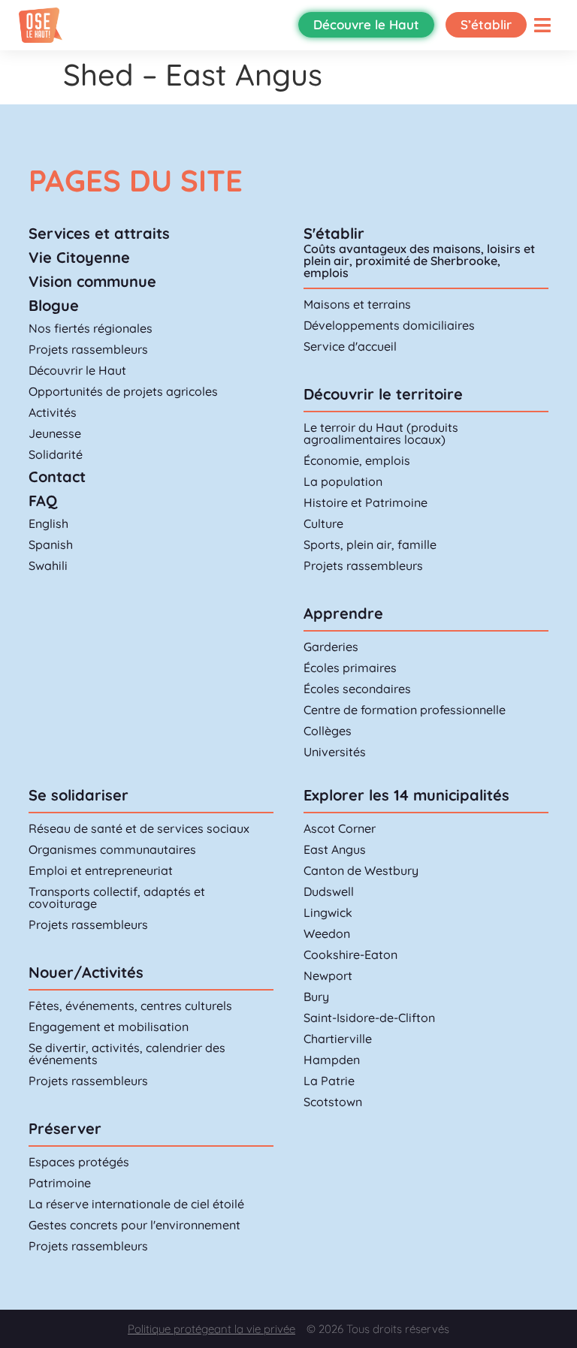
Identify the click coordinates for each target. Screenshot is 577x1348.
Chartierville (338, 1038)
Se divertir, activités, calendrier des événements (127, 1053)
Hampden (332, 1059)
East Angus (335, 849)
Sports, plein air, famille (370, 544)
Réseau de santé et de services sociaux (139, 828)
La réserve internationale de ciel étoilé (136, 1203)
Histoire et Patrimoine (365, 502)
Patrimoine (60, 1182)
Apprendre (343, 613)
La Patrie (329, 1080)
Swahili (48, 565)
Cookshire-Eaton (350, 954)
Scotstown (333, 1101)
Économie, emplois (357, 460)
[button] (542, 25)
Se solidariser (78, 795)
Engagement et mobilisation (109, 1026)
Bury (316, 996)
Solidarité (56, 454)
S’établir (486, 24)
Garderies (331, 646)
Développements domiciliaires (389, 325)
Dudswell (329, 891)
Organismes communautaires (112, 849)
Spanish (51, 544)
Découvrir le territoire (383, 393)
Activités (53, 412)
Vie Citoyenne (79, 257)
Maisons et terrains (357, 304)
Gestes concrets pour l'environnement (134, 1224)
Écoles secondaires (357, 688)
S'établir (334, 233)
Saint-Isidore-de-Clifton (369, 1017)
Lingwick (328, 912)
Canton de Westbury (361, 870)
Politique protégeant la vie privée (211, 1329)
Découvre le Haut (366, 24)
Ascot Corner (340, 828)
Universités (335, 751)
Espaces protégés (79, 1161)
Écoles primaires (350, 667)
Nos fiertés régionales (91, 328)
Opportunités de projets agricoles (123, 391)
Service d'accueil (350, 346)
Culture (323, 523)
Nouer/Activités (86, 972)
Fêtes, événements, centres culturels (130, 1005)
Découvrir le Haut (77, 370)
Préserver (65, 1128)
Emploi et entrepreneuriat (101, 870)
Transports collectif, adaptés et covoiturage (117, 897)
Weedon (327, 933)
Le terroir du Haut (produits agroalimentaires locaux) (381, 433)
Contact (57, 476)
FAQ (43, 500)
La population (343, 481)
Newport (328, 975)
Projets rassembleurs (88, 349)
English (48, 523)
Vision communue (92, 281)
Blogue (54, 305)
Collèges (328, 730)
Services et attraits (99, 233)
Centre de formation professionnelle (405, 709)
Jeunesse (55, 433)
